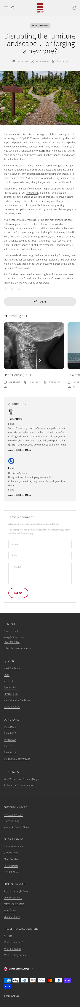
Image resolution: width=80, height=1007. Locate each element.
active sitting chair (61, 138)
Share (42, 302)
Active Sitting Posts (13, 846)
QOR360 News (11, 872)
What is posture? (12, 949)
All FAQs (8, 936)
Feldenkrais (32, 193)
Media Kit (9, 681)
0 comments (54, 382)
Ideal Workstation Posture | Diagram (22, 779)
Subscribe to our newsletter (18, 648)
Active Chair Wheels (14, 904)
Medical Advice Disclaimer (17, 700)
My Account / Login (13, 815)
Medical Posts (11, 853)
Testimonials (10, 687)
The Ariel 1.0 (10, 733)
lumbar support (52, 155)
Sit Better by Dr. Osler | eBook (19, 785)
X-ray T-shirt (10, 910)
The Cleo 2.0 (10, 752)
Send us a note (11, 631)
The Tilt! (8, 746)
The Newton (10, 740)
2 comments (62, 61)
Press (6, 675)
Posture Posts (11, 866)
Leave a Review (12, 707)
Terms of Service (20, 533)
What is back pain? (13, 942)
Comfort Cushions (13, 898)
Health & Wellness (40, 25)
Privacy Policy (63, 529)
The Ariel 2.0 (10, 727)
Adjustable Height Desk (16, 891)
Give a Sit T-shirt (12, 917)
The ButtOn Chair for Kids (17, 759)
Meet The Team (12, 668)
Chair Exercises (11, 859)
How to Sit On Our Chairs (16, 827)
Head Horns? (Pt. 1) (17, 375)
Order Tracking (11, 821)
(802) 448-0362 (12, 642)
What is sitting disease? (16, 955)
